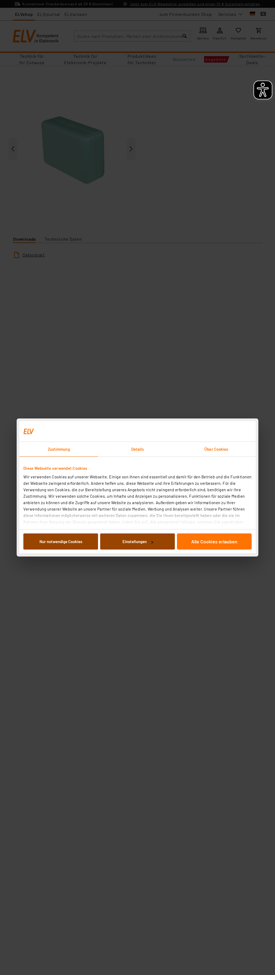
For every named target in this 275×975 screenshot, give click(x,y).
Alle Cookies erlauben (214, 541)
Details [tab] (137, 449)
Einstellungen (134, 541)
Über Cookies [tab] (216, 449)
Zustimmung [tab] (59, 449)
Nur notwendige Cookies (60, 541)
